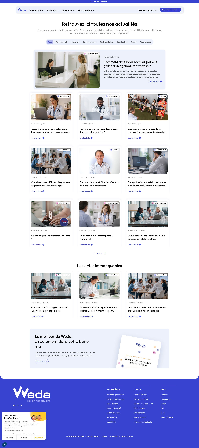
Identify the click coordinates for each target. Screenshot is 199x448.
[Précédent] (93, 253)
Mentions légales (93, 436)
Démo (163, 404)
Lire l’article (154, 81)
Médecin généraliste (115, 395)
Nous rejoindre (167, 417)
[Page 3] (101, 253)
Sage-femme (112, 404)
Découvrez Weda (84, 10)
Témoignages (145, 42)
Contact (164, 395)
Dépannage (166, 399)
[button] (4, 444)
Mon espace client (146, 10)
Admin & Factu (140, 417)
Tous (50, 42)
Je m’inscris (41, 361)
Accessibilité (114, 436)
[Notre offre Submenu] (73, 10)
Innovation (75, 42)
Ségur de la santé (127, 436)
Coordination (122, 42)
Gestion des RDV (141, 399)
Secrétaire (111, 422)
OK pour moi (38, 437)
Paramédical (112, 417)
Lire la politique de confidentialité (13, 431)
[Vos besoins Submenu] (58, 10)
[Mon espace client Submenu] (155, 10)
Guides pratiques (89, 42)
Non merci (9, 437)
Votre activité (35, 10)
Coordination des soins (143, 404)
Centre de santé (113, 413)
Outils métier (139, 413)
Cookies (104, 436)
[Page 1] (97, 253)
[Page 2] (99, 253)
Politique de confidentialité (75, 436)
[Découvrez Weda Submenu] (93, 10)
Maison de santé (114, 408)
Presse (134, 42)
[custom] (14, 405)
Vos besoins (52, 10)
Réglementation (106, 42)
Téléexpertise (139, 408)
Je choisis (24, 437)
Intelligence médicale (143, 422)
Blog (163, 413)
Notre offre (67, 10)
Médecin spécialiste (115, 399)
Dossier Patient (140, 395)
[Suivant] (105, 253)
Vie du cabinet (61, 42)
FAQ (162, 408)
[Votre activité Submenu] (42, 10)
